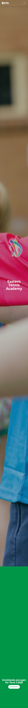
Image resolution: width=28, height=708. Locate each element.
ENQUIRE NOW (14, 686)
